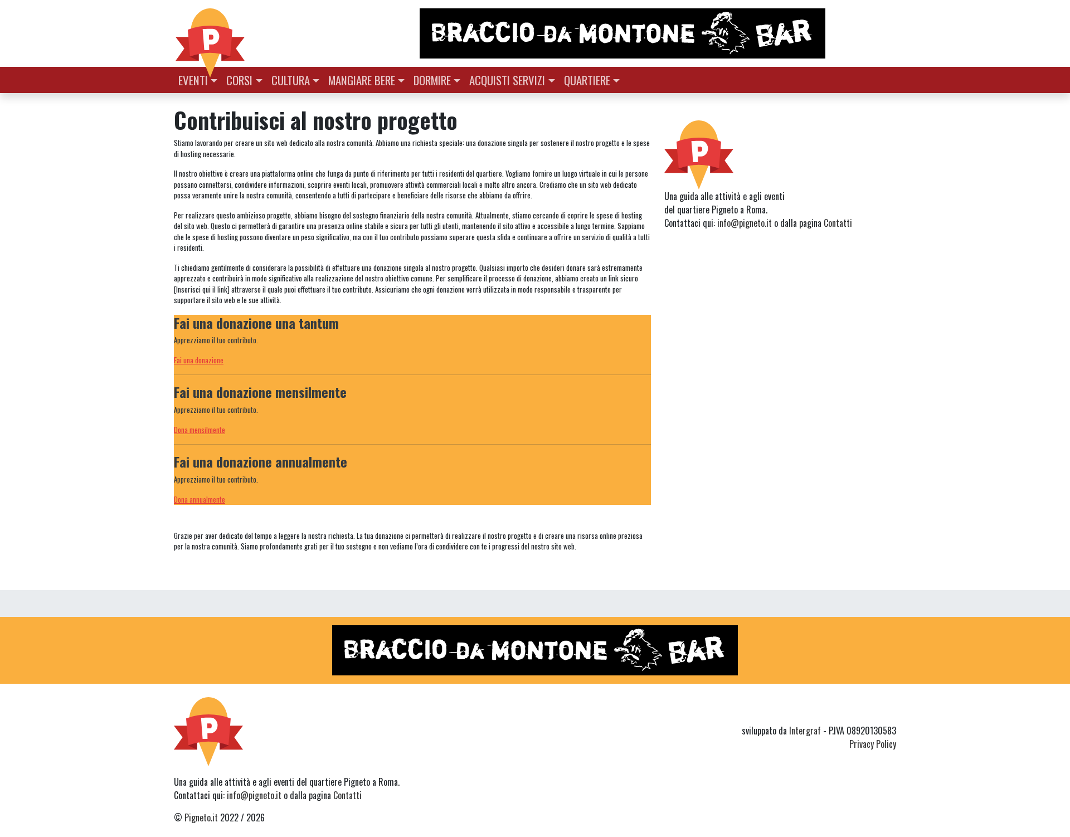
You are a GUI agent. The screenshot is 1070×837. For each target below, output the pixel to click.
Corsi (239, 80)
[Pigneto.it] (210, 33)
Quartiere (587, 80)
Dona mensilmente (199, 429)
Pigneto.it (201, 817)
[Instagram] (868, 710)
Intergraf (805, 730)
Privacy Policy (872, 744)
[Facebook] (889, 710)
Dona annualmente (199, 499)
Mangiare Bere (361, 80)
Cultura (290, 80)
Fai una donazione (198, 360)
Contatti (838, 223)
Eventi (193, 80)
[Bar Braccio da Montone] (657, 33)
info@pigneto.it (744, 223)
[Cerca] (889, 78)
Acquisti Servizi (507, 80)
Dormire (432, 80)
